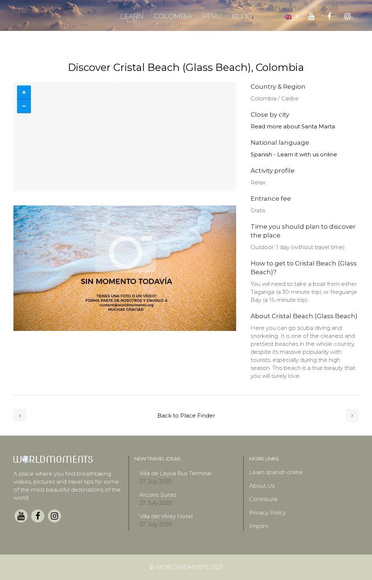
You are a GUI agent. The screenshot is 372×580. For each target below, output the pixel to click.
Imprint (258, 526)
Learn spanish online (276, 472)
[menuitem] (292, 16)
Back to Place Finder (186, 415)
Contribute (263, 499)
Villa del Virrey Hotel (166, 516)
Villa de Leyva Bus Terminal (175, 473)
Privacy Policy (267, 512)
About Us (262, 485)
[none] (292, 16)
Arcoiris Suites (158, 494)
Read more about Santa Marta (293, 126)
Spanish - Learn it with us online (294, 154)
